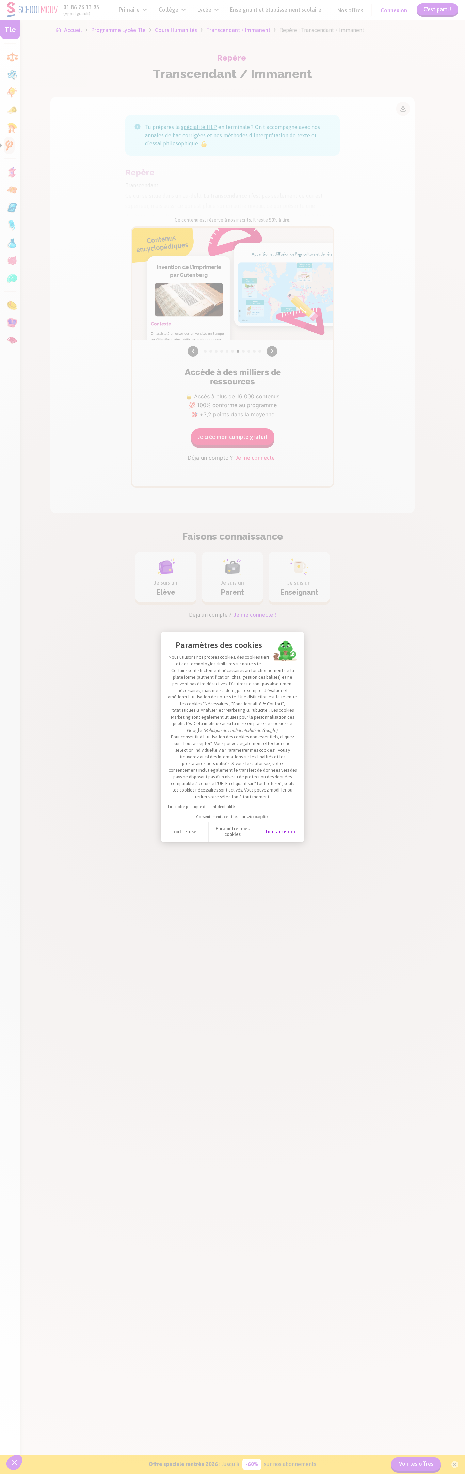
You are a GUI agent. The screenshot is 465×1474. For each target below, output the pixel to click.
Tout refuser (184, 831)
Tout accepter (280, 831)
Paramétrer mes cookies (232, 832)
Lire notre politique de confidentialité (201, 806)
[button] (14, 1462)
